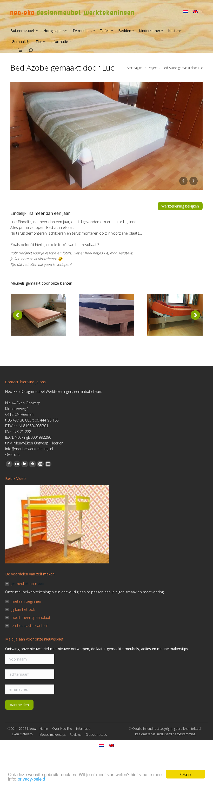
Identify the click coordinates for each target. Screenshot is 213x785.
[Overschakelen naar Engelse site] (196, 8)
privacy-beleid (31, 778)
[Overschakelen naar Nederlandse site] (186, 8)
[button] (17, 315)
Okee (185, 774)
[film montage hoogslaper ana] (57, 524)
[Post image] (38, 315)
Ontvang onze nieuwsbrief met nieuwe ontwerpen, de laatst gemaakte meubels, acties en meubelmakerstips (96, 648)
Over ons (12, 454)
